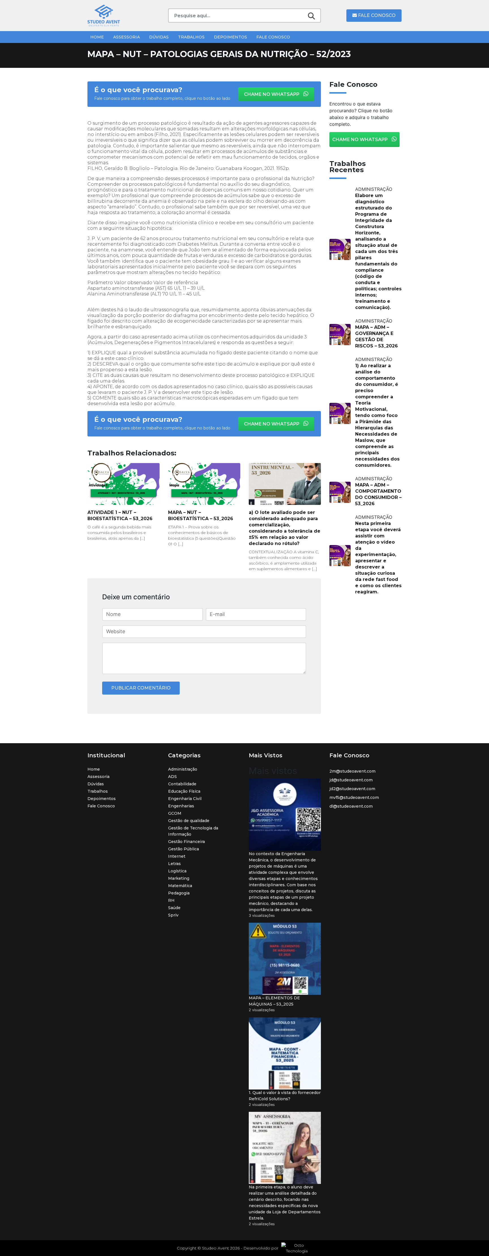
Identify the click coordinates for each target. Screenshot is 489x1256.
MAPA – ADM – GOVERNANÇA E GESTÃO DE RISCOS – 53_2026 (376, 337)
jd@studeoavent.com (351, 779)
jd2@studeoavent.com (352, 788)
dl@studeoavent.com (351, 806)
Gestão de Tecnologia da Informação (193, 831)
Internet (176, 856)
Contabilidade (182, 783)
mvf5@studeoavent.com (354, 797)
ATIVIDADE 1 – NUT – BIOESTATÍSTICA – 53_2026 (120, 515)
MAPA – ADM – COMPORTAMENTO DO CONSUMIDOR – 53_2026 (378, 494)
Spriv (173, 915)
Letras (174, 863)
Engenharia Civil (184, 798)
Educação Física (184, 791)
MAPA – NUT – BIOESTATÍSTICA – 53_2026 (200, 515)
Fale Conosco (376, 15)
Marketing (178, 878)
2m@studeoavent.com (352, 771)
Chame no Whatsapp (272, 94)
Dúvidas (159, 37)
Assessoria (126, 37)
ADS (172, 776)
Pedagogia (179, 893)
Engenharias (181, 805)
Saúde (174, 907)
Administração (182, 769)
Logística (177, 871)
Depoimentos (230, 37)
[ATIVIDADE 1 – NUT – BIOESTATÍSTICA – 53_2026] (123, 484)
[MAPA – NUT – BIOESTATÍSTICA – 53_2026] (204, 484)
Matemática (180, 885)
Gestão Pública (183, 848)
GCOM (174, 813)
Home (97, 37)
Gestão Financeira (186, 841)
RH (171, 900)
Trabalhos (191, 37)
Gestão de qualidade (188, 820)
